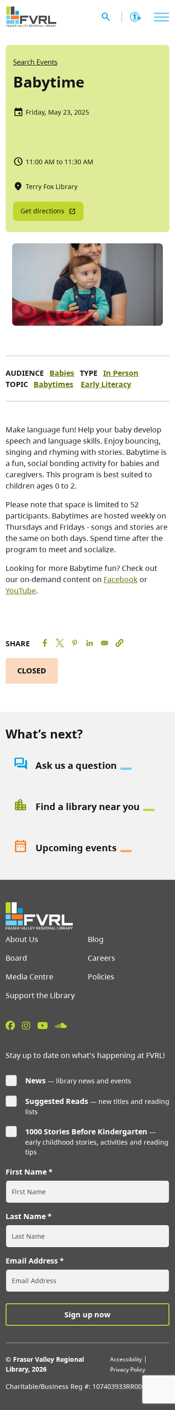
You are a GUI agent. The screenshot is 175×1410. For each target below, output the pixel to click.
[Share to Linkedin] (89, 643)
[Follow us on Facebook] (10, 1025)
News (35, 1080)
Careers (101, 958)
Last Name (26, 1216)
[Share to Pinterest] (74, 643)
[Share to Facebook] (44, 643)
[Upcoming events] (87, 848)
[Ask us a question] (87, 765)
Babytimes (53, 384)
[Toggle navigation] (159, 17)
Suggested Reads (56, 1101)
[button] (119, 643)
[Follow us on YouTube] (42, 1025)
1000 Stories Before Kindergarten (86, 1131)
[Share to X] (59, 643)
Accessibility (126, 1359)
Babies (61, 373)
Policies (101, 977)
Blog (96, 939)
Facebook (121, 579)
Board (16, 958)
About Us (22, 939)
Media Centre (29, 977)
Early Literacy (106, 384)
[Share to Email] (104, 643)
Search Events (35, 61)
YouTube (21, 590)
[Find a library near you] (87, 807)
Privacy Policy (127, 1369)
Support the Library (40, 995)
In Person (121, 373)
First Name (26, 1172)
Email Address (32, 1261)
